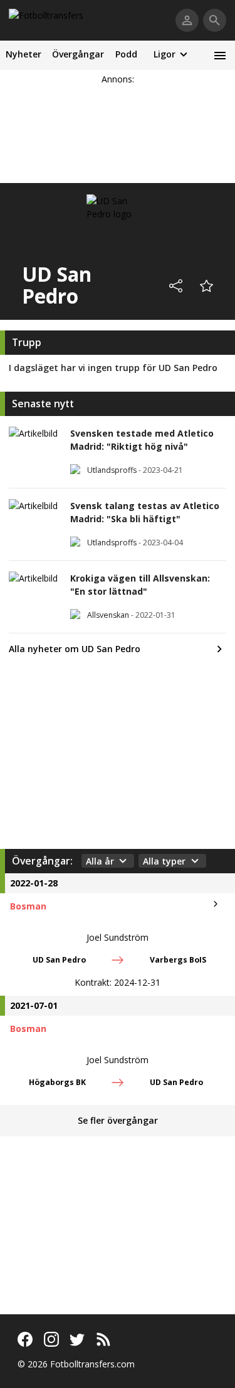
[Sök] (214, 20)
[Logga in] (187, 20)
